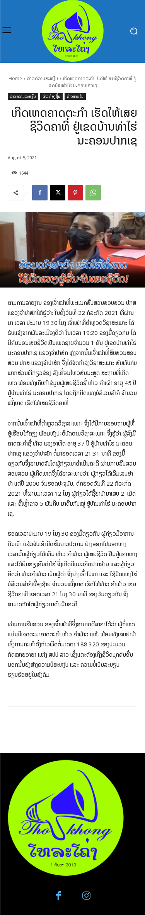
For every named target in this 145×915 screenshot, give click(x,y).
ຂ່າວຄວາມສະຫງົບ (42, 78)
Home (15, 78)
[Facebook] (40, 192)
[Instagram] (87, 896)
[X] (57, 192)
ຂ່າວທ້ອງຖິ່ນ (51, 96)
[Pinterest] (75, 192)
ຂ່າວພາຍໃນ (75, 96)
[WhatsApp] (93, 192)
